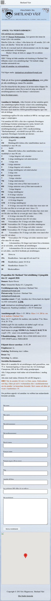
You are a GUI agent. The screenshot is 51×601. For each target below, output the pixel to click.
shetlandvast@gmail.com (10, 290)
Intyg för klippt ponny (9, 95)
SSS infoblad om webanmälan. (12, 33)
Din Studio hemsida (25, 596)
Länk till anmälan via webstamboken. (15, 66)
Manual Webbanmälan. (17, 36)
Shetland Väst (25, 2)
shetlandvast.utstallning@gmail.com (28, 72)
